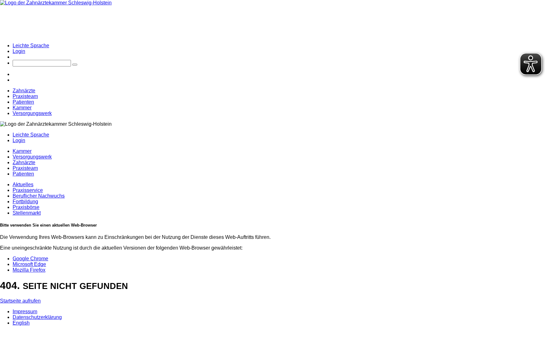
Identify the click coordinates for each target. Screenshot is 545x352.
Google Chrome (30, 258)
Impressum (25, 311)
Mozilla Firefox (29, 270)
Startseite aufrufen (20, 300)
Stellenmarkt (27, 213)
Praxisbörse (26, 207)
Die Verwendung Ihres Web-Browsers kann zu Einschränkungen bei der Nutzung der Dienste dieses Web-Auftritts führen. (135, 237)
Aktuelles (23, 184)
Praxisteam (25, 96)
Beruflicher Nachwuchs (39, 196)
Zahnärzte (24, 90)
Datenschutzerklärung (37, 317)
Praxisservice (28, 190)
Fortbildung (25, 201)
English (21, 323)
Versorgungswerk (32, 113)
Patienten (23, 102)
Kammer (22, 107)
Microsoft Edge (29, 264)
